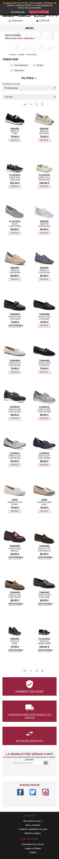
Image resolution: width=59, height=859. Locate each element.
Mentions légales (33, 833)
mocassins (17, 70)
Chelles (32, 852)
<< (24, 104)
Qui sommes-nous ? (32, 821)
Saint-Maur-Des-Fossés (33, 844)
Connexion (16, 20)
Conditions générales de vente (33, 829)
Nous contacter (33, 825)
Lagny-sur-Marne (33, 848)
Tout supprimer (19, 65)
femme (21, 54)
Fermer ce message (39, 12)
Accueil (12, 54)
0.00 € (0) (42, 20)
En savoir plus (18, 12)
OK (45, 763)
